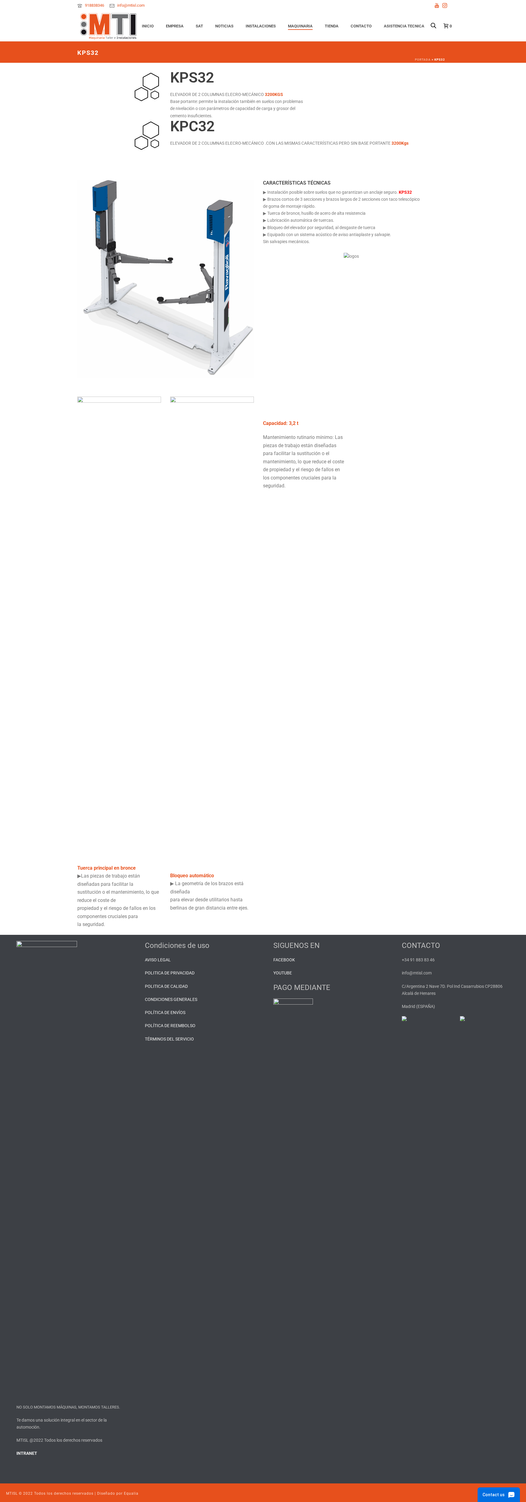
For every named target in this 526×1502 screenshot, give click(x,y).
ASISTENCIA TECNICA (404, 26)
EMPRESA (175, 26)
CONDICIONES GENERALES (171, 999)
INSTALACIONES (261, 26)
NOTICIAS (224, 26)
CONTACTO (361, 26)
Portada (423, 59)
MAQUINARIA (300, 26)
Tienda (331, 26)
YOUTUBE (282, 972)
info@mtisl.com (131, 5)
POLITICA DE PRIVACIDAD (170, 972)
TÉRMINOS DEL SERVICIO (169, 1039)
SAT (199, 26)
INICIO (148, 26)
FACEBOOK (284, 959)
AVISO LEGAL (158, 959)
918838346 (94, 5)
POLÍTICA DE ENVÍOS (165, 1012)
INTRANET (26, 1453)
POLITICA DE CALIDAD (166, 986)
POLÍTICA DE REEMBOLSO (170, 1025)
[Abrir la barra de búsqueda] (433, 19)
